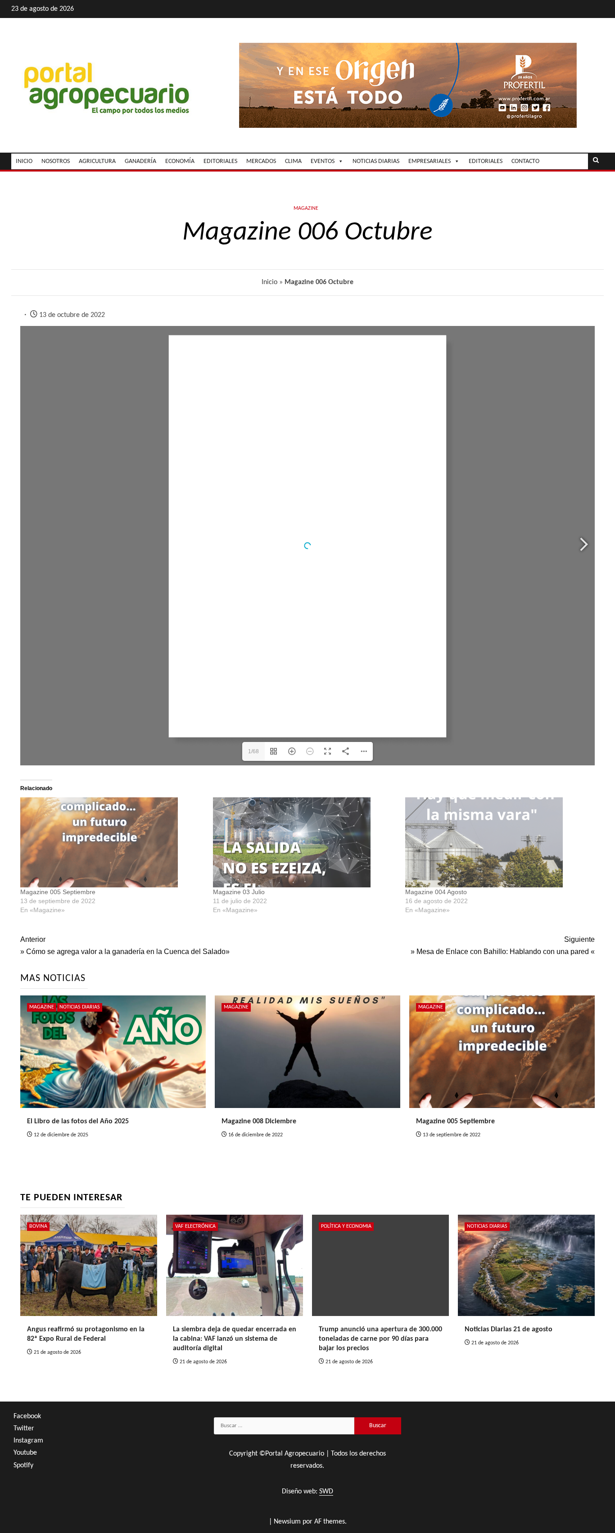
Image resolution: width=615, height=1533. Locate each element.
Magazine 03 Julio (239, 891)
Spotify (23, 1465)
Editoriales (485, 161)
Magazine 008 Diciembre (259, 1121)
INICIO (24, 161)
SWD (326, 1491)
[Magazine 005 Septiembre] (112, 842)
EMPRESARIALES (429, 161)
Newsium (287, 1521)
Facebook (27, 1416)
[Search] (595, 161)
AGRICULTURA (97, 161)
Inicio (269, 282)
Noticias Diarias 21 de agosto (508, 1329)
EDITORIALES (220, 161)
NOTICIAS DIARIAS (376, 161)
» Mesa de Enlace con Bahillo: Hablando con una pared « (503, 945)
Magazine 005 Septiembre (57, 891)
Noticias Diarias (79, 1007)
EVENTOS (323, 161)
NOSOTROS (55, 161)
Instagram (28, 1440)
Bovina (38, 1226)
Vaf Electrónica (195, 1226)
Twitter (24, 1428)
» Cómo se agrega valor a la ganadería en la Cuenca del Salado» (125, 945)
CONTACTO (525, 161)
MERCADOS (261, 161)
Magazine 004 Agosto (436, 891)
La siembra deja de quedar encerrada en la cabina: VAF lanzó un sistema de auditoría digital (234, 1339)
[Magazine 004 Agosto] (497, 842)
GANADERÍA (140, 161)
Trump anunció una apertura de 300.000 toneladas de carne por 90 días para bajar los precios (380, 1339)
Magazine (306, 208)
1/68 (253, 751)
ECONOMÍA (179, 161)
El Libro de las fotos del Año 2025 (78, 1121)
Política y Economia (346, 1226)
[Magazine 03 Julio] (305, 842)
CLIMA (293, 161)
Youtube (25, 1452)
